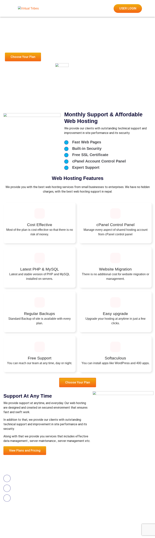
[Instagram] (26, 519)
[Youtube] (19, 519)
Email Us (21, 486)
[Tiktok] (12, 519)
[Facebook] (5, 519)
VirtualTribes (34, 529)
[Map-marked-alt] (32, 519)
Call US (20, 476)
